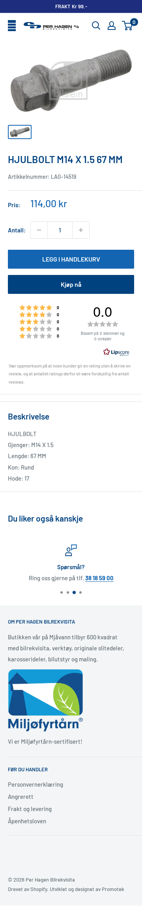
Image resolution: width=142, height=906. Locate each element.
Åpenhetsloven (27, 820)
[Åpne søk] (96, 25)
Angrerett (21, 796)
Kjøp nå (71, 284)
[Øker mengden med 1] (81, 230)
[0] (128, 25)
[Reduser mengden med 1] (39, 230)
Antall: (17, 230)
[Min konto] (112, 25)
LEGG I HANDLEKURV (71, 259)
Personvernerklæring (35, 784)
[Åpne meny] (12, 26)
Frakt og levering (30, 808)
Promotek (113, 889)
